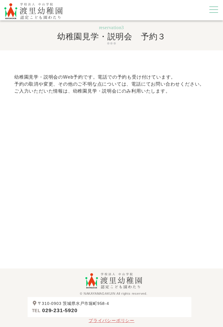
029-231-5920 (60, 310)
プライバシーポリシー (111, 320)
